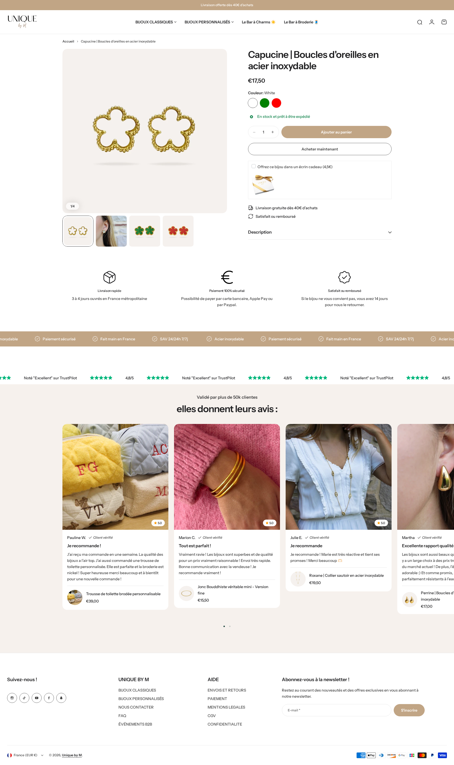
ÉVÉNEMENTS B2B (135, 724)
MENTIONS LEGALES (226, 707)
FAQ (122, 715)
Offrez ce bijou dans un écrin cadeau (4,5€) (295, 166)
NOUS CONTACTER (136, 707)
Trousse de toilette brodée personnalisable (123, 593)
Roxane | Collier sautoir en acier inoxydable (346, 575)
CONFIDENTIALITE (225, 724)
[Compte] (432, 22)
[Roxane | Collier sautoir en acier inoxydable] (298, 579)
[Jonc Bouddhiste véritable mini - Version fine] (186, 593)
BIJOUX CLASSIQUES (154, 22)
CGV (212, 715)
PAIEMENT (217, 698)
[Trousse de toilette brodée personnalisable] (75, 597)
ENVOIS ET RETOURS (227, 690)
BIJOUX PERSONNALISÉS (207, 22)
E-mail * (294, 710)
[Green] (264, 103)
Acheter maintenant (319, 149)
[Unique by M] (22, 22)
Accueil (68, 41)
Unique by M (72, 755)
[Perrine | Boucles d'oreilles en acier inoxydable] (409, 599)
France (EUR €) (25, 755)
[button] (224, 626)
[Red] (276, 103)
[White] (253, 103)
